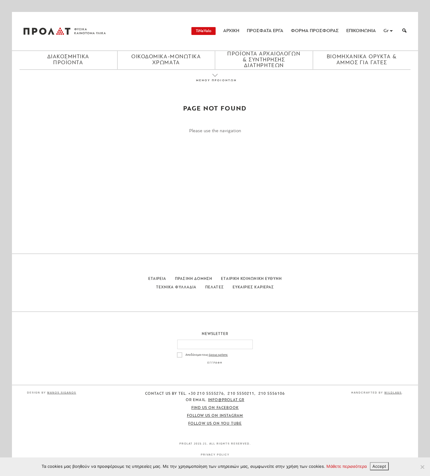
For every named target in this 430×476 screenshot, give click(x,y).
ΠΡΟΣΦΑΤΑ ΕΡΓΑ (265, 31)
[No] (422, 467)
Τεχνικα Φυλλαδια (176, 287)
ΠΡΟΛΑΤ (47, 31)
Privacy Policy (215, 454)
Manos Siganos (61, 392)
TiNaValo (203, 31)
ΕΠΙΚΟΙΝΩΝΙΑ (361, 31)
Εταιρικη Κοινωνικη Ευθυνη (251, 279)
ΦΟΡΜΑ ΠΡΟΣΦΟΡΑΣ (315, 31)
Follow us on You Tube (215, 424)
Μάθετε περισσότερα (346, 466)
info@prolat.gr (226, 400)
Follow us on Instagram (215, 416)
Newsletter (215, 334)
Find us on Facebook (215, 408)
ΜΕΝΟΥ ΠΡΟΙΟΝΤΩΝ (215, 80)
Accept (379, 466)
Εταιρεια (157, 279)
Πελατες (214, 287)
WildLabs (393, 392)
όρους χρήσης (218, 355)
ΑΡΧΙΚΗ (231, 31)
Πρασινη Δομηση (193, 279)
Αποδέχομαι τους (206, 355)
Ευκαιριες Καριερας (253, 287)
